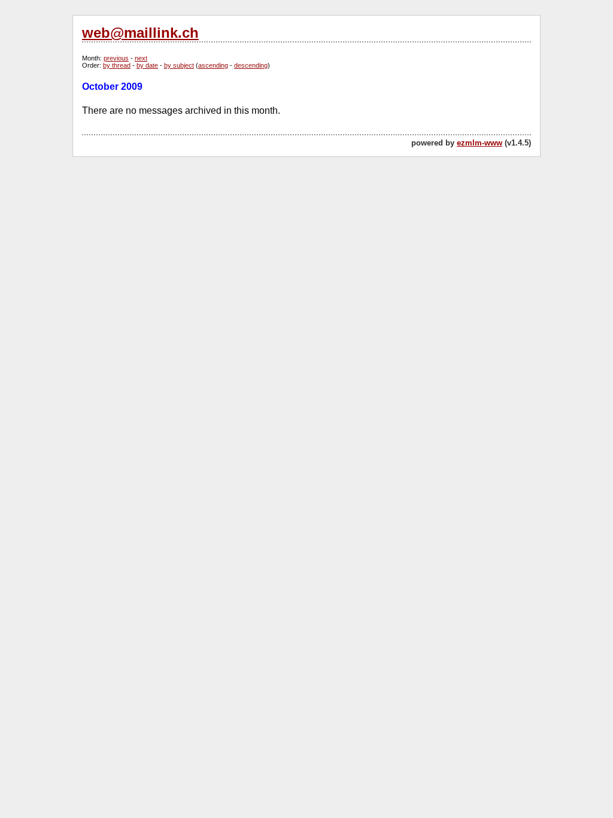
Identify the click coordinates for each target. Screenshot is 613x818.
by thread (117, 65)
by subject (179, 65)
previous (116, 58)
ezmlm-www (479, 142)
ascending (213, 65)
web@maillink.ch (140, 33)
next (141, 58)
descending (251, 65)
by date (147, 65)
